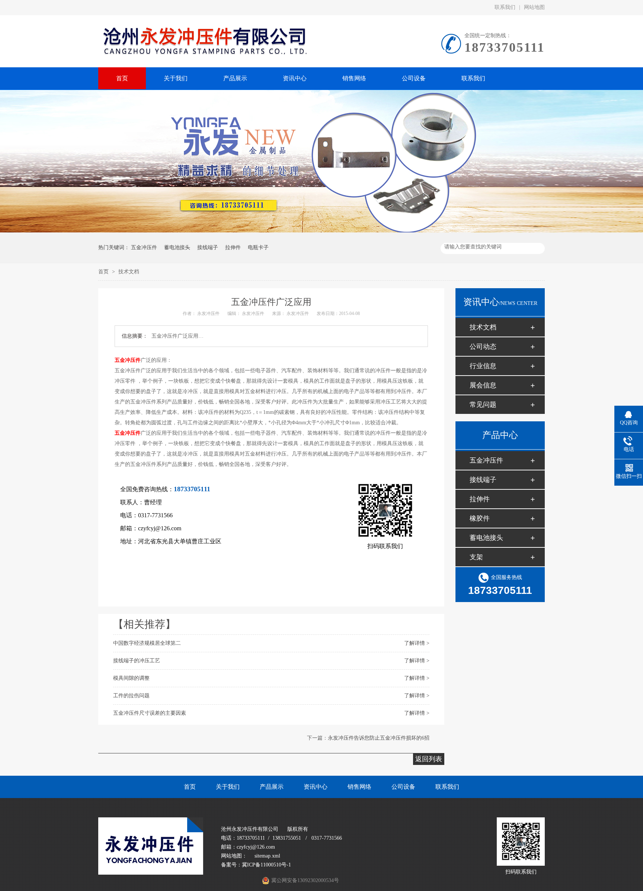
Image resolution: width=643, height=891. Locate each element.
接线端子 (207, 247)
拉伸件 (233, 247)
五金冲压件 (144, 247)
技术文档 (128, 271)
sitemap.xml (267, 856)
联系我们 (505, 7)
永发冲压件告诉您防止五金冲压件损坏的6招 (378, 738)
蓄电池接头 (177, 247)
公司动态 (483, 346)
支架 (476, 557)
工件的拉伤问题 (131, 695)
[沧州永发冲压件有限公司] (150, 873)
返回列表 (428, 759)
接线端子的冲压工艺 (136, 660)
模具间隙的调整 (131, 678)
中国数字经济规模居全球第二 (147, 643)
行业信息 (483, 366)
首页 (104, 271)
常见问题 (483, 404)
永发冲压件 (208, 313)
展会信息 (483, 385)
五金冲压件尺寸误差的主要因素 (149, 713)
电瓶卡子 (258, 247)
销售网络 (359, 787)
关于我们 (228, 787)
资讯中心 (315, 787)
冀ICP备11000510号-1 (266, 865)
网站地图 (534, 7)
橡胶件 (480, 518)
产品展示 (272, 787)
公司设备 (403, 787)
